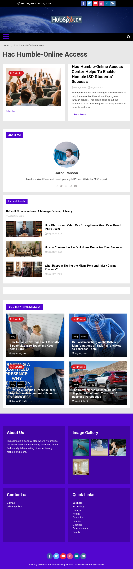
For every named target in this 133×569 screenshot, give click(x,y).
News (21, 384)
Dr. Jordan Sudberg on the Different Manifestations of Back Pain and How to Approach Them (96, 345)
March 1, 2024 (81, 401)
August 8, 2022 (97, 87)
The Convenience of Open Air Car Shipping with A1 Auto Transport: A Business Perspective (95, 393)
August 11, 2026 (54, 274)
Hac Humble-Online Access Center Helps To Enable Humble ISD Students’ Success (97, 74)
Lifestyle (77, 510)
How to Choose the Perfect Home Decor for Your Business (84, 247)
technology (79, 506)
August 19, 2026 (55, 252)
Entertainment (80, 528)
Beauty (76, 532)
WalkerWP (97, 564)
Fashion (77, 521)
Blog (13, 336)
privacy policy (14, 506)
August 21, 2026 (16, 216)
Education (11, 111)
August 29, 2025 (19, 353)
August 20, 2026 (55, 234)
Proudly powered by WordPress (46, 564)
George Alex (80, 87)
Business (77, 502)
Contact (11, 502)
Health (84, 336)
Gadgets (77, 524)
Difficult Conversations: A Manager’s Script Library (39, 211)
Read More (80, 114)
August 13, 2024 (19, 401)
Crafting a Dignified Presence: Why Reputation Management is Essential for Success (33, 393)
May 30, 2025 (80, 353)
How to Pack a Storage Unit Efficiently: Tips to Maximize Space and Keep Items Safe (35, 345)
